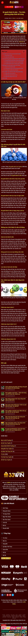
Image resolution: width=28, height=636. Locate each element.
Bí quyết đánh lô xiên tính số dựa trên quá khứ (14, 60)
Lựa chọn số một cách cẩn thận (11, 70)
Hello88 (13, 614)
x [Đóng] (4, 625)
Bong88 (14, 618)
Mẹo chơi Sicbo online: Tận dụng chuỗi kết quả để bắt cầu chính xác (15, 423)
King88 (17, 617)
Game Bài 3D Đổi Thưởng (7, 446)
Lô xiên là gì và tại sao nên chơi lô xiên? (12, 53)
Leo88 (21, 617)
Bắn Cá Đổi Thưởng (6, 440)
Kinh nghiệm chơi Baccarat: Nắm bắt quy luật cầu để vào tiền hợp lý (15, 411)
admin (22, 18)
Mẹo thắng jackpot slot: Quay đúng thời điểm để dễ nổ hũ (15, 399)
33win (3, 614)
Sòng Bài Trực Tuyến (6, 448)
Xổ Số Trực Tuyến (5, 460)
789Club (4, 617)
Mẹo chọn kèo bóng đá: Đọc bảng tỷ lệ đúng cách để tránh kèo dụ (15, 417)
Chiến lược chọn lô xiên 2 (10, 73)
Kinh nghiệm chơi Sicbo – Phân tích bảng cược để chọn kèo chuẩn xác (15, 393)
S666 (17, 614)
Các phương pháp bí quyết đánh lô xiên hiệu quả (14, 58)
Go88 (13, 617)
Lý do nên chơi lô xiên (9, 57)
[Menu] (2, 2)
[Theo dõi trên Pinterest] (7, 595)
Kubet (20, 614)
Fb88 (23, 616)
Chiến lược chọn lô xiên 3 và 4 (11, 74)
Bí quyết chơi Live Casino (15, 166)
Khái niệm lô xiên (8, 55)
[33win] (14, 2)
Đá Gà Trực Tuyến (5, 443)
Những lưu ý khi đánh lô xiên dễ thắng (11, 65)
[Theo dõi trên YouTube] (10, 595)
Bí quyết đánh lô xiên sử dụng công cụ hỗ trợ (14, 63)
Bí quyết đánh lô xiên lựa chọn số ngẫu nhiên (14, 61)
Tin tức (3, 454)
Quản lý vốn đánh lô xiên (10, 66)
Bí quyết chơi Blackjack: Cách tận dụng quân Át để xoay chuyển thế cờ (15, 429)
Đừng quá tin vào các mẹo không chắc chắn (14, 68)
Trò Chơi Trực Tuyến (6, 457)
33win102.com (22, 620)
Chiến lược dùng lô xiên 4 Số (11, 76)
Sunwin (8, 614)
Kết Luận (5, 78)
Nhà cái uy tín (6, 616)
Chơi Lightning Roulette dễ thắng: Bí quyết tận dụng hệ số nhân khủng (16, 387)
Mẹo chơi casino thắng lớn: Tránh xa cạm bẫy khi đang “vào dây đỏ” (15, 405)
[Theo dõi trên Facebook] (2, 595)
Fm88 (24, 617)
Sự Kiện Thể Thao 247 (7, 451)
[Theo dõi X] (5, 595)
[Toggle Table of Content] (23, 52)
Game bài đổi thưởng (16, 616)
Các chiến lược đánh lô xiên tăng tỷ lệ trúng (13, 71)
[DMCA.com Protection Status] (6, 558)
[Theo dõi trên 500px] (13, 595)
